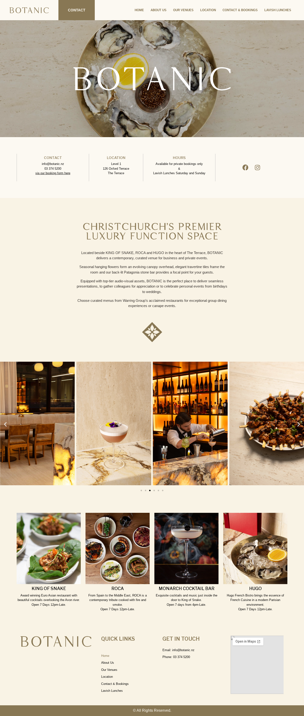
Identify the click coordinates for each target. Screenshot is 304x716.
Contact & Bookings (240, 10)
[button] (5, 424)
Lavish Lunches (277, 10)
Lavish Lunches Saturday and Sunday (179, 173)
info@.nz (53, 164)
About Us (158, 10)
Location (208, 10)
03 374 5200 (52, 168)
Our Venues (183, 10)
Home (139, 10)
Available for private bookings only (179, 164)
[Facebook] (246, 167)
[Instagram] (257, 167)
